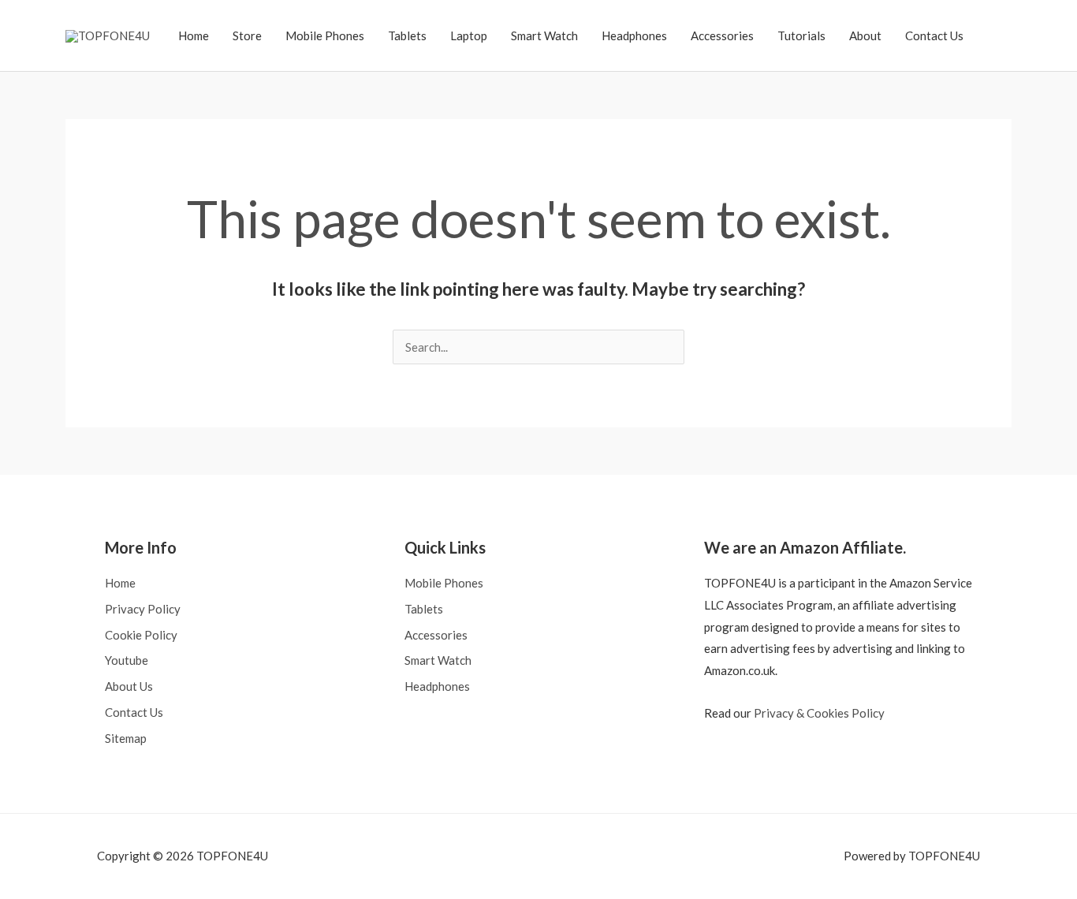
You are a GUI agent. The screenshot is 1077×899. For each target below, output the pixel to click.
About (865, 35)
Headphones (634, 35)
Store (247, 35)
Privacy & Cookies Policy (819, 713)
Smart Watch (544, 35)
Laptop (468, 35)
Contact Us (934, 35)
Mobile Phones (324, 35)
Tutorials (801, 35)
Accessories (722, 35)
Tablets (407, 35)
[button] (993, 35)
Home (193, 35)
